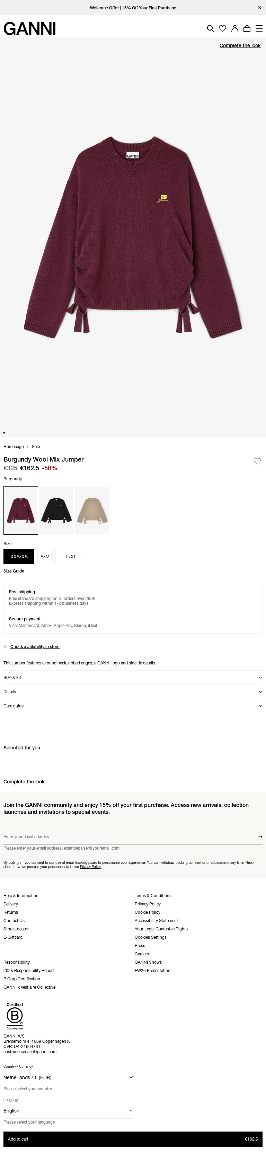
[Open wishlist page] (222, 28)
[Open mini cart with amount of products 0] (247, 28)
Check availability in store (35, 646)
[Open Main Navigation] (259, 28)
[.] (133, 7)
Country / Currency (18, 1066)
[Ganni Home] (29, 28)
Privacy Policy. (90, 866)
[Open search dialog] (210, 28)
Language (11, 1100)
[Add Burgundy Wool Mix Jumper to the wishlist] (257, 461)
